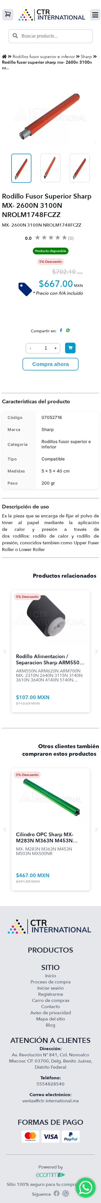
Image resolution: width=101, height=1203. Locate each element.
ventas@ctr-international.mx (50, 1101)
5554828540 (50, 1084)
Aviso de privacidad (50, 1013)
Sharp (86, 56)
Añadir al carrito (50, 611)
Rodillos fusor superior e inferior (44, 56)
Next (96, 651)
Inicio (50, 976)
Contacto (50, 1007)
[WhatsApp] (65, 1194)
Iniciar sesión (50, 988)
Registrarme (50, 994)
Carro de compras (50, 1000)
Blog (50, 1025)
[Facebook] (56, 1194)
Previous (4, 651)
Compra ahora (50, 364)
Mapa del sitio (50, 1019)
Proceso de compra (51, 982)
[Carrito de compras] (7, 14)
